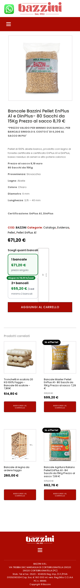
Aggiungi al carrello (40, 307)
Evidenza (63, 227)
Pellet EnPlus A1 (26, 233)
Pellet (11, 233)
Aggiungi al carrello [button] (20, 406)
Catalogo (49, 227)
